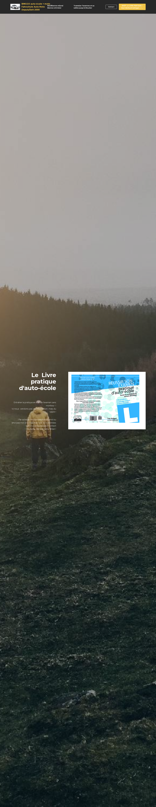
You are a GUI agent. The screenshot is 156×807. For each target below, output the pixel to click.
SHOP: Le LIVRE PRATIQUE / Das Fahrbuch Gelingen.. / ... (132, 7)
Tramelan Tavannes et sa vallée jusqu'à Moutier (84, 7)
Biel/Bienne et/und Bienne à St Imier (55, 7)
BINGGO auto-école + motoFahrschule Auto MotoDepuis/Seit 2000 (36, 7)
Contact (111, 7)
